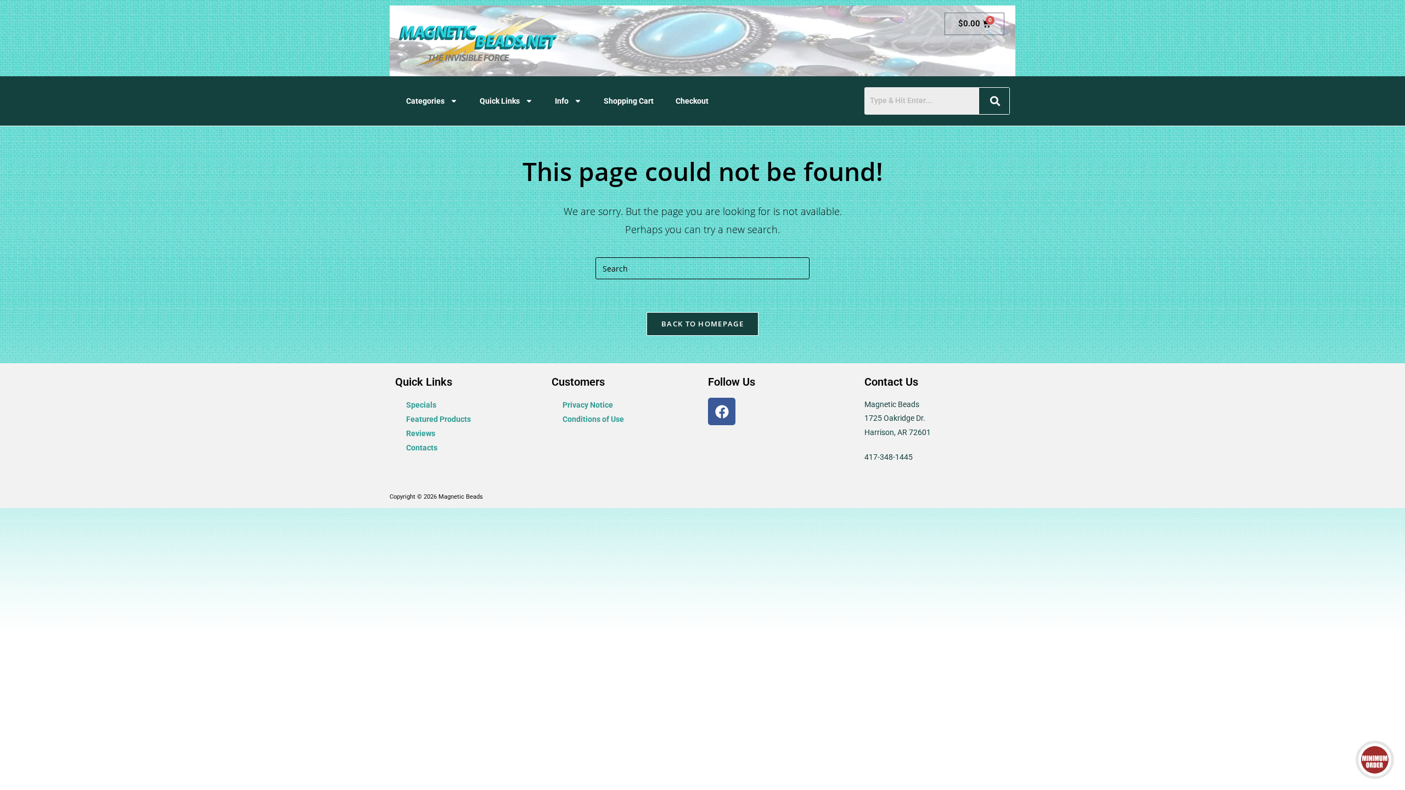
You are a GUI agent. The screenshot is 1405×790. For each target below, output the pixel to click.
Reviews (420, 433)
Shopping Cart (629, 101)
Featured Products (438, 419)
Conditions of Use (593, 419)
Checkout (692, 101)
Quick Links (500, 101)
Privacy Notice (588, 404)
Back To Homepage (702, 324)
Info (562, 101)
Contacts (421, 447)
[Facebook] (721, 411)
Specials (421, 404)
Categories (425, 101)
